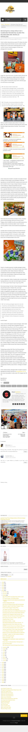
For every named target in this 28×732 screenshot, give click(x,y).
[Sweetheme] (13, 404)
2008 (3, 682)
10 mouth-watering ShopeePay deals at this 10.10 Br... (13, 627)
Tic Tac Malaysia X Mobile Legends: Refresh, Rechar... (13, 630)
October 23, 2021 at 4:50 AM (10, 446)
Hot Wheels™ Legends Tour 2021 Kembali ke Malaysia (13, 634)
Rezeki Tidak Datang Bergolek (8, 635)
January (4, 660)
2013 (3, 674)
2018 (3, 665)
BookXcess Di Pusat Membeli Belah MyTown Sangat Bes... (14, 632)
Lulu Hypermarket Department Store (8, 700)
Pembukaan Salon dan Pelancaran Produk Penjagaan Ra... (14, 615)
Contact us (24, 715)
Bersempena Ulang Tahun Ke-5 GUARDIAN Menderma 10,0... (14, 610)
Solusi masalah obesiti (5, 705)
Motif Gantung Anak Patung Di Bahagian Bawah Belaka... (13, 645)
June (4, 652)
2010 (3, 679)
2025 (3, 583)
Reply (25, 451)
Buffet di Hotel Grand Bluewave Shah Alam (9, 698)
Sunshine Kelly (8, 456)
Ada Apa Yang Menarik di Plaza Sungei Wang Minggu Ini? (13, 629)
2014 (3, 672)
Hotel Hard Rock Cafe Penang (7, 692)
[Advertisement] (14, 499)
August (4, 648)
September (5, 647)
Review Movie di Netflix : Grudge (9, 620)
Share (9, 385)
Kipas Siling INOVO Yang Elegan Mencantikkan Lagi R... (13, 596)
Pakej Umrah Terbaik (5, 702)
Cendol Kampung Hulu (5, 701)
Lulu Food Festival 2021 (7, 643)
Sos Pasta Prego (4, 704)
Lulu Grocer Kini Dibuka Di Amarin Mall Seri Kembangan (13, 604)
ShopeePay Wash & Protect (8, 619)
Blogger (16, 722)
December (5, 591)
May (4, 653)
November (5, 593)
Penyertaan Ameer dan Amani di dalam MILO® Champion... (14, 612)
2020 (3, 662)
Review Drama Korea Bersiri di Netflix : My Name (12, 617)
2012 (3, 675)
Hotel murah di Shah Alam (6, 697)
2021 (3, 590)
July (4, 650)
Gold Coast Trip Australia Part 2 (7, 695)
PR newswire (7, 24)
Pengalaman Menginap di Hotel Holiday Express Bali (11, 689)
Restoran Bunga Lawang (6, 708)
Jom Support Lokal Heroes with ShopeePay (11, 609)
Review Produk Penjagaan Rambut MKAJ (10, 607)
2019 (3, 664)
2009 (3, 680)
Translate (9, 576)
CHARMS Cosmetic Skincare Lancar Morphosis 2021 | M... (14, 625)
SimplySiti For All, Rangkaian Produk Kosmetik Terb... (13, 614)
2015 (3, 670)
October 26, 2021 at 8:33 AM (10, 457)
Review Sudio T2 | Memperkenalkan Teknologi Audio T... (13, 641)
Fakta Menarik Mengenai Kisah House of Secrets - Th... (13, 622)
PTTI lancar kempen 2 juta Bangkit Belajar (11, 598)
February (5, 658)
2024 (3, 585)
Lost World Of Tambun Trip (6, 688)
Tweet (4, 385)
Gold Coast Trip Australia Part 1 (7, 694)
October (4, 595)
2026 (3, 582)
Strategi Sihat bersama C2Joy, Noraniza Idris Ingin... (13, 624)
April (4, 655)
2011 (3, 677)
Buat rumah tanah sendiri (6, 707)
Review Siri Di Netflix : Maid (8, 637)
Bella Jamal (7, 445)
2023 (3, 587)
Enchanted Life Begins (16, 720)
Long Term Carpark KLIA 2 (6, 691)
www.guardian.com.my (21, 371)
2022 (3, 588)
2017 (3, 667)
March (4, 657)
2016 (3, 669)
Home (2, 24)
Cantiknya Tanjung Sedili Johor (8, 602)
